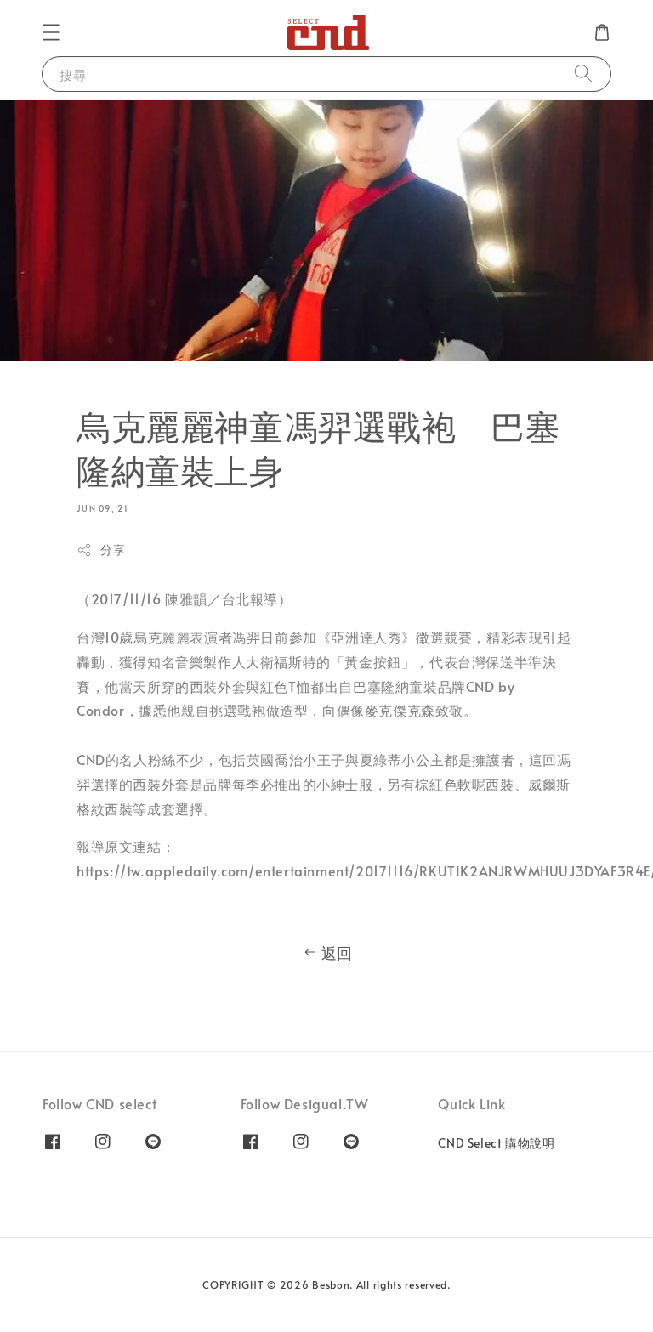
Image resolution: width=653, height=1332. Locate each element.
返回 (337, 952)
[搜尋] (583, 73)
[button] (51, 32)
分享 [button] (112, 549)
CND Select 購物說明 (496, 1143)
